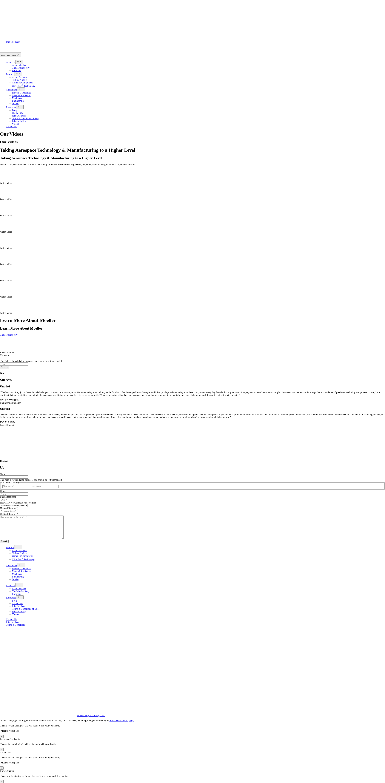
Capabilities (11, 89)
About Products (19, 77)
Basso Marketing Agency (121, 720)
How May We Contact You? (18, 502)
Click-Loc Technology (23, 86)
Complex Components (22, 82)
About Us (10, 62)
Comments (5, 355)
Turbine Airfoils (19, 80)
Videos (15, 124)
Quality (15, 103)
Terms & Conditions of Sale (25, 118)
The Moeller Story (20, 67)
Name (3, 474)
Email (8, 497)
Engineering (18, 101)
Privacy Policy (19, 121)
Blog (14, 110)
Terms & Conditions (15, 624)
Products (10, 74)
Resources (11, 107)
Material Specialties (21, 95)
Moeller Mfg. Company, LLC (91, 715)
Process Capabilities (21, 92)
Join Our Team (13, 42)
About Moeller (19, 65)
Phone (3, 491)
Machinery (17, 98)
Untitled (9, 508)
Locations (16, 70)
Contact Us (17, 113)
